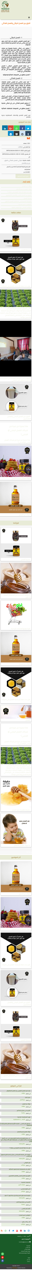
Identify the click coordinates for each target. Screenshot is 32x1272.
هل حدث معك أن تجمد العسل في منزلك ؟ (19, 192)
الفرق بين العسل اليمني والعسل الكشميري (18, 195)
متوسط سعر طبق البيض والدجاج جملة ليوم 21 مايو (17, 1195)
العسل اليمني (27, 1249)
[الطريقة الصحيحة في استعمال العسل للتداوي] (16, 578)
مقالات (20, 146)
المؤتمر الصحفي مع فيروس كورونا (21, 207)
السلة (29, 1258)
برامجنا (23, 1113)
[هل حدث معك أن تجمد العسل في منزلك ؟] (16, 682)
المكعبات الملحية (25, 1182)
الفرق (6, 160)
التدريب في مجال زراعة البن (23, 1110)
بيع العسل (22, 1100)
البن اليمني (27, 1247)
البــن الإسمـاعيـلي (25, 1189)
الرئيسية (28, 1246)
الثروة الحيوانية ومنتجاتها (24, 1253)
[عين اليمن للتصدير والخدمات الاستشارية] (5, 7)
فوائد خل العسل (26, 186)
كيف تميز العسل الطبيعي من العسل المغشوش (18, 1091)
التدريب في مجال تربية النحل (23, 1202)
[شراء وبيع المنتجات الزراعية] (16, 614)
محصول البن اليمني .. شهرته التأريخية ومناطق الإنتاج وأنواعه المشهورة (16, 1124)
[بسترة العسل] (16, 542)
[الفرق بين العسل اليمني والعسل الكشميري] (16, 985)
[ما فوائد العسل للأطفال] (16, 828)
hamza (28, 852)
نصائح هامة (22, 1144)
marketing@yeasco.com (24, 1242)
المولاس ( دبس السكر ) (24, 204)
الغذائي (11, 160)
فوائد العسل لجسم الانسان (23, 189)
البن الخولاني (27, 1163)
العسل (15, 160)
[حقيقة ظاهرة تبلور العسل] (16, 793)
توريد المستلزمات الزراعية (23, 1117)
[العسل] (16, 712)
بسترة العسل (27, 198)
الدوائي (20, 160)
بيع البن (23, 1165)
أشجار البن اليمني (26, 1208)
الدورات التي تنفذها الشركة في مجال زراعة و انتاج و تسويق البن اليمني (15, 379)
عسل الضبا (27, 1097)
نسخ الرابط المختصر (23, 176)
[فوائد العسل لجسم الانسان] (16, 912)
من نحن (28, 1259)
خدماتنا (28, 1261)
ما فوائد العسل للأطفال (22, 845)
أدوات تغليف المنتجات (25, 1251)
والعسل (24, 163)
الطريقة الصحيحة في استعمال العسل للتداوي (18, 201)
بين (29, 163)
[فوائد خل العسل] (16, 647)
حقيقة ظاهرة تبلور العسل (21, 809)
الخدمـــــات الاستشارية (19, 1119)
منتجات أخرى (21, 1185)
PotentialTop (14, 1268)
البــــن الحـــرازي (26, 1222)
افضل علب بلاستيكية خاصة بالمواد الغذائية (19, 1169)
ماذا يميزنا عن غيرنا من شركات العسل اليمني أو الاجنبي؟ (18, 430)
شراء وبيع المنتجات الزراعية (20, 628)
